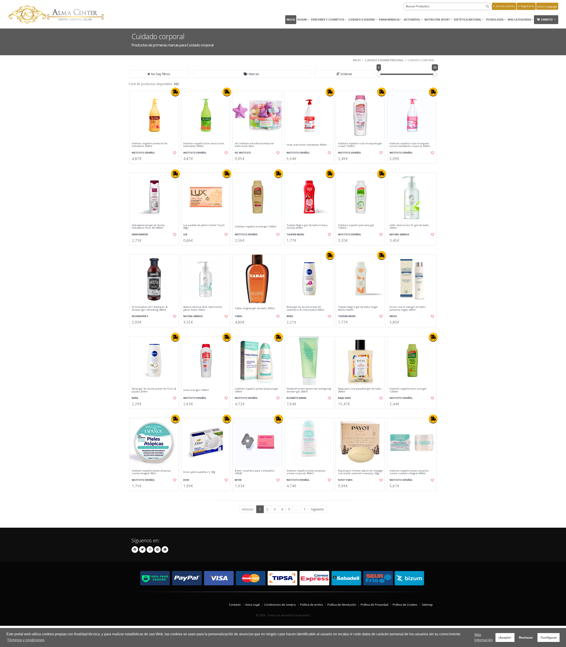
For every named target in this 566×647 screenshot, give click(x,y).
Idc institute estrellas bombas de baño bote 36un (254, 145)
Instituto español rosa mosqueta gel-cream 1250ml (360, 145)
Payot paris (345, 480)
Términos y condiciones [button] (25, 640)
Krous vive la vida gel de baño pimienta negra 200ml (408, 308)
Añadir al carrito (155, 167)
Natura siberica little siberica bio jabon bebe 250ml (202, 308)
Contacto (235, 605)
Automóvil (412, 19)
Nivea (290, 316)
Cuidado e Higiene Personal (384, 60)
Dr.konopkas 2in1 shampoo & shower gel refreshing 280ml (150, 308)
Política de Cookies (405, 605)
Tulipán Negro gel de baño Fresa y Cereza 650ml (307, 226)
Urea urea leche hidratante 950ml (307, 144)
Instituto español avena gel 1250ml (255, 226)
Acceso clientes (505, 6)
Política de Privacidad (374, 605)
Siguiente (317, 509)
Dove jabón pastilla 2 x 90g (199, 472)
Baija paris (344, 398)
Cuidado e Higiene (361, 19)
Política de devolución (341, 605)
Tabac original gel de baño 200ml (255, 308)
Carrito (547, 19)
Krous (393, 316)
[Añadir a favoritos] (174, 152)
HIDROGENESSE (140, 234)
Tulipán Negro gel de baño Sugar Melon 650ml (358, 308)
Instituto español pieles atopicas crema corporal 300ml (306, 472)
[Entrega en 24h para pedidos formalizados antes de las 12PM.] (175, 92)
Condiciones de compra (280, 605)
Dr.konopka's (140, 316)
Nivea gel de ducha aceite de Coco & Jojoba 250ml (154, 390)
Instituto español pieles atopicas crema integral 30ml (151, 472)
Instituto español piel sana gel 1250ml (356, 226)
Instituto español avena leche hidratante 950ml (149, 145)
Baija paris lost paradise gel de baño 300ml (359, 390)
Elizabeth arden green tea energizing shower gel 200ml (309, 390)
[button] (251, 74)
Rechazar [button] (526, 637)
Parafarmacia (389, 19)
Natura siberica (399, 234)
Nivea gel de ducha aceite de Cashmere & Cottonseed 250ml (305, 308)
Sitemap (427, 605)
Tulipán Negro (295, 234)
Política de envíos (311, 605)
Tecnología (494, 19)
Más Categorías (519, 19)
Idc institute (243, 152)
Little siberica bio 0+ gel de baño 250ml (409, 226)
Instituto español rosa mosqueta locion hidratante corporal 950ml (410, 145)
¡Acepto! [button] (504, 637)
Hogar (302, 19)
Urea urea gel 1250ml (196, 390)
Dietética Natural (467, 19)
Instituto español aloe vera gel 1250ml (408, 390)
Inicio (290, 19)
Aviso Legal (252, 605)
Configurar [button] (549, 637)
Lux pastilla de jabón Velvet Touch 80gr (204, 226)
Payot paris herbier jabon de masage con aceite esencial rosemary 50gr (360, 472)
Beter (238, 480)
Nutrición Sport (437, 19)
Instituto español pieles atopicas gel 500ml (256, 390)
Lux (185, 234)
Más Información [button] (483, 637)
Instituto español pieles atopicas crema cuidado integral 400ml (409, 472)
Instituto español (143, 152)
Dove (186, 480)
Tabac (238, 316)
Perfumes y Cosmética (327, 19)
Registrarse (527, 6)
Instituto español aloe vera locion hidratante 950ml (203, 145)
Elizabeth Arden (296, 398)
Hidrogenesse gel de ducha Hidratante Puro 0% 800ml (148, 226)
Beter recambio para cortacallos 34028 (254, 472)
